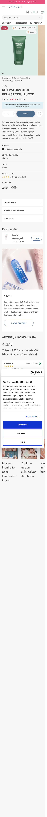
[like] (39, 114)
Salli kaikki (22, 425)
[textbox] (8, 114)
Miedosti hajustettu (13, 148)
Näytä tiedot (31, 416)
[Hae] (40, 17)
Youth (4, 167)
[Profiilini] (37, 12)
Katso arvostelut (19, 176)
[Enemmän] (13, 114)
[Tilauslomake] (27, 12)
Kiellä (22, 442)
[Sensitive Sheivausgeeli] (6, 238)
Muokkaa (21, 433)
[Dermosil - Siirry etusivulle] (15, 7)
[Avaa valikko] (3, 7)
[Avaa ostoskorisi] (42, 12)
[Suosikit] (32, 12)
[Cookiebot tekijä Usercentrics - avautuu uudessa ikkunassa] (31, 373)
